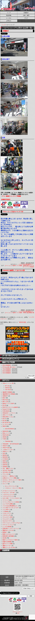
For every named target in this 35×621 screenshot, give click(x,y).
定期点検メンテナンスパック (11, 528)
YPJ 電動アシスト (8, 468)
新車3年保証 (22, 322)
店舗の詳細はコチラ (29, 588)
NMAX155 (5, 431)
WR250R (5, 457)
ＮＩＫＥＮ (6, 424)
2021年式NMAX (9, 428)
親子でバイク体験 (8, 543)
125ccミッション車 (8, 383)
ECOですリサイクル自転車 (10, 407)
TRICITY (5, 445)
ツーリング (6, 500)
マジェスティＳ (7, 519)
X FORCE (5, 459)
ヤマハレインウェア (8, 524)
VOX (4, 453)
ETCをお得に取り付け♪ (9, 367)
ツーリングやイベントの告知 (11, 502)
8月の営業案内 (7, 365)
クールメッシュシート (9, 490)
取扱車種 (8, 15)
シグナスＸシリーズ (8, 494)
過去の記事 (31, 375)
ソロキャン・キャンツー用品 (13, 488)
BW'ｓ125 (5, 401)
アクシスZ (5, 474)
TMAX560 (8, 441)
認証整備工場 (30, 312)
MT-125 (7, 386)
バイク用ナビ (6, 509)
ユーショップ (8, 265)
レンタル (8, 18)
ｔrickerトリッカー (8, 449)
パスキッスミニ (7, 513)
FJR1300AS (6, 411)
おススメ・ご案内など (9, 476)
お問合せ (8, 20)
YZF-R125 (8, 389)
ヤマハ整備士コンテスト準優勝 (11, 196)
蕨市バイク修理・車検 (19, 265)
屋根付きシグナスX (8, 530)
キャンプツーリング (10, 486)
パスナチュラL (7, 515)
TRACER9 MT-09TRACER (11, 444)
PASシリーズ (6, 433)
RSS (18, 613)
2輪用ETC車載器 (7, 392)
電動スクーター (7, 545)
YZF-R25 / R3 (6, 472)
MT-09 (4, 420)
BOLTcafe (5, 399)
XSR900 (5, 466)
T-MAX (4, 439)
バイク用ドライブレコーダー (11, 507)
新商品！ (5, 532)
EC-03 (4, 405)
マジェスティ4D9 (7, 517)
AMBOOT (5, 396)
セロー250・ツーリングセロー (11, 498)
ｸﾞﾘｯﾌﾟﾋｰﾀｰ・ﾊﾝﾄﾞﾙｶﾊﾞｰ (9, 492)
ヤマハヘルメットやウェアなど (11, 523)
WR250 (5, 455)
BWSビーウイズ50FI (8, 403)
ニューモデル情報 (8, 504)
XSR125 (7, 387)
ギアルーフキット (8, 481)
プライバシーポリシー (17, 611)
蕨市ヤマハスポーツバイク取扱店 (28, 266)
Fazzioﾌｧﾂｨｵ (6, 409)
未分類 (4, 538)
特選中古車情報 (7, 541)
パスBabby (6, 511)
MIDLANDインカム (8, 416)
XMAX (4, 461)
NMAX (4, 426)
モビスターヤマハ (8, 521)
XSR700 (5, 464)
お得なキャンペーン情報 (9, 478)
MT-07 (4, 418)
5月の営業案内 (7, 373)
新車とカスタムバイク (9, 534)
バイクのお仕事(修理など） (26, 264)
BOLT (4, 398)
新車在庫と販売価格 (8, 536)
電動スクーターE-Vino (9, 547)
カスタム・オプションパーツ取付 (12, 480)
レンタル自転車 (7, 526)
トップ (9, 12)
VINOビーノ (6, 451)
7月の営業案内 (7, 369)
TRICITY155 (6, 447)
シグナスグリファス (8, 496)
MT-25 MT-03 (6, 422)
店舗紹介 (26, 12)
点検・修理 (26, 15)
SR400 (4, 437)
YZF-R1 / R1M (7, 470)
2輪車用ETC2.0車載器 (9, 394)
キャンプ (5, 483)
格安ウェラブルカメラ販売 (10, 540)
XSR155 (5, 463)
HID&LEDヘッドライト (9, 413)
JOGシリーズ (6, 415)
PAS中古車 (6, 435)
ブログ (26, 18)
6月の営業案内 (7, 371)
